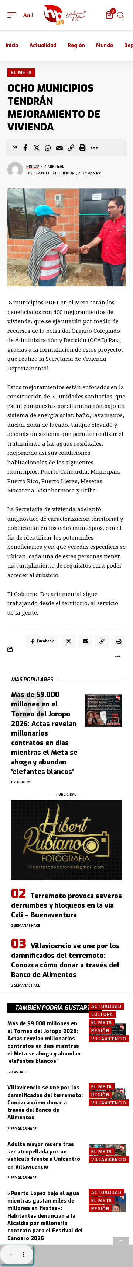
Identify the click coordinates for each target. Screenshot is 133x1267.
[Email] (59, 148)
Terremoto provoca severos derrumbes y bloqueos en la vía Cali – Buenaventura (66, 905)
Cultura (102, 1014)
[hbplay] (66, 15)
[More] (94, 148)
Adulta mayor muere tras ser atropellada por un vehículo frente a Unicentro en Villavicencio (43, 1155)
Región (100, 1030)
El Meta (21, 72)
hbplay (32, 166)
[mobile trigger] (13, 15)
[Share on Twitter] (36, 148)
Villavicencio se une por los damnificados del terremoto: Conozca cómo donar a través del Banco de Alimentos (65, 960)
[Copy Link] (71, 148)
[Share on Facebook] (25, 148)
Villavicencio (108, 1038)
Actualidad (106, 1006)
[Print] (82, 148)
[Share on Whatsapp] (48, 148)
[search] (120, 15)
